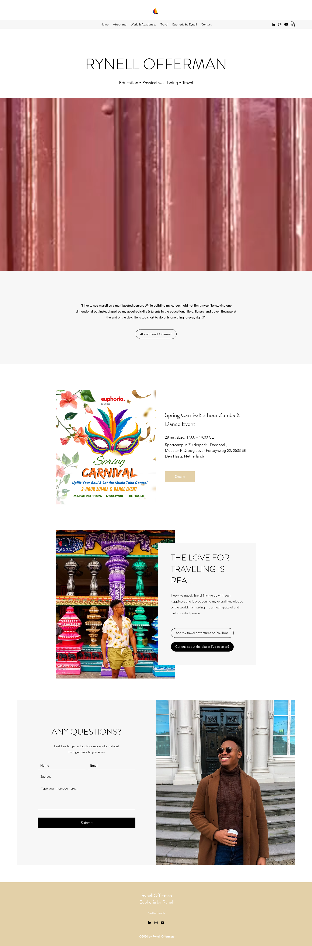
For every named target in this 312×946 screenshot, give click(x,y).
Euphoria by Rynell (156, 898)
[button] (292, 24)
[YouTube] (286, 24)
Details (180, 476)
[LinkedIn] (273, 24)
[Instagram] (280, 24)
